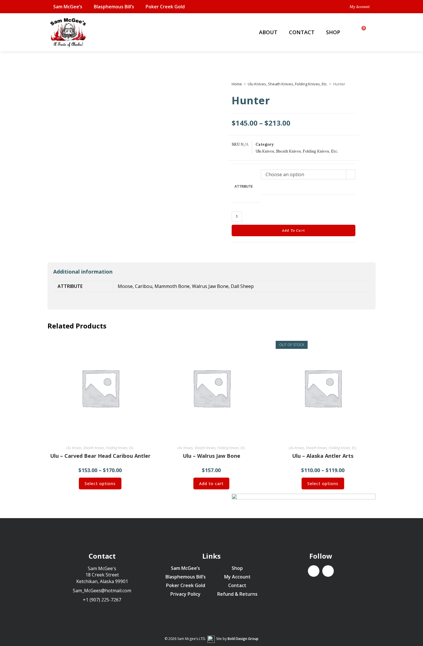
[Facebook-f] (313, 571)
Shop (333, 32)
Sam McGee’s (67, 6)
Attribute (244, 186)
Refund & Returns (237, 594)
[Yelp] (328, 571)
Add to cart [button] (211, 483)
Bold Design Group (243, 638)
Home (237, 83)
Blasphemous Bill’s (114, 6)
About (268, 32)
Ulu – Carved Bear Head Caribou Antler (100, 455)
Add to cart (293, 230)
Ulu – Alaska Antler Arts (322, 455)
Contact (302, 32)
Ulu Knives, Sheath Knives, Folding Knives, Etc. (287, 83)
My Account (237, 577)
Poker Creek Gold (165, 6)
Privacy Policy (185, 594)
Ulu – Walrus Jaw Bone (211, 455)
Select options (100, 483)
